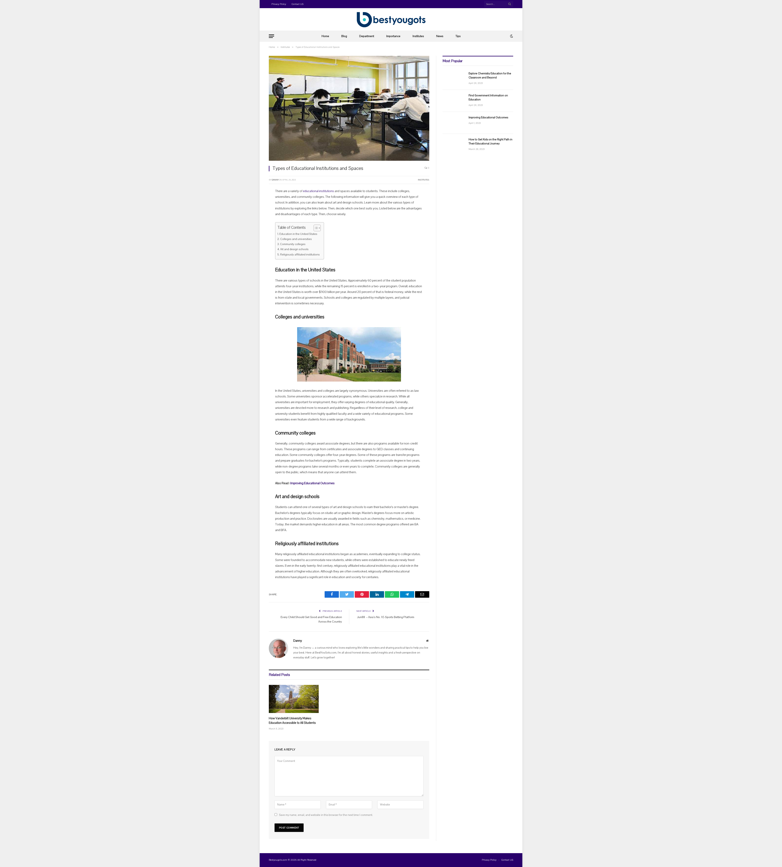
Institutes (418, 36)
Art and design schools (294, 249)
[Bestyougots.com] (391, 19)
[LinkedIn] (254, 222)
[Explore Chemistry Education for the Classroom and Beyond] (454, 79)
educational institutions (318, 191)
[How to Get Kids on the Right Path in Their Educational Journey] (454, 145)
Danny (275, 179)
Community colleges (292, 244)
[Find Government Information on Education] (454, 101)
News (439, 36)
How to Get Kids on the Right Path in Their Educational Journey (490, 141)
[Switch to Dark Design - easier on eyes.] (511, 36)
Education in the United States (298, 234)
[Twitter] (254, 212)
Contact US (297, 4)
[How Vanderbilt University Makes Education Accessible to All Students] (294, 699)
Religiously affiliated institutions (300, 254)
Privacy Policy (278, 4)
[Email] (254, 264)
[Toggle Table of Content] (315, 227)
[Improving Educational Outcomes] (454, 123)
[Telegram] (254, 254)
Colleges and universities (296, 239)
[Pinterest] (254, 233)
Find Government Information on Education (488, 97)
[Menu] (271, 36)
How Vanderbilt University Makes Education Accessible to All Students (292, 720)
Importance (393, 36)
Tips (458, 36)
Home (325, 36)
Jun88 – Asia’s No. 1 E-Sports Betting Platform (385, 617)
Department (366, 36)
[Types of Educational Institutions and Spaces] (349, 108)
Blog (344, 36)
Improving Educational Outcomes (312, 483)
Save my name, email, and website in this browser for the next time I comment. (326, 815)
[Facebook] (254, 202)
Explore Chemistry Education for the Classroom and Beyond (490, 75)
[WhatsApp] (254, 243)
